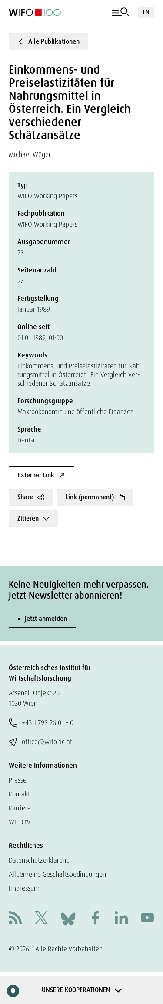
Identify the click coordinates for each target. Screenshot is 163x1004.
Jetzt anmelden (46, 618)
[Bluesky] (68, 918)
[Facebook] (95, 918)
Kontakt (19, 794)
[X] (41, 918)
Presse (18, 780)
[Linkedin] (121, 918)
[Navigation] (120, 12)
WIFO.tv (19, 822)
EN (146, 12)
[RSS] (15, 918)
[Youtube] (147, 918)
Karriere (20, 808)
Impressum (24, 888)
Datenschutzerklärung (39, 860)
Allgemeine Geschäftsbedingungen (57, 874)
